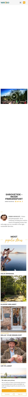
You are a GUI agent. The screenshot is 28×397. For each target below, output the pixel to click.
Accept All (14, 390)
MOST (14, 236)
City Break (3, 364)
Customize (7, 394)
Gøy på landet (6, 366)
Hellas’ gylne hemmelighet (11, 335)
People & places (5, 333)
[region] (14, 387)
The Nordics (4, 271)
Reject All (20, 394)
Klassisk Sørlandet (8, 304)
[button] (20, 2)
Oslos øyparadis (7, 273)
